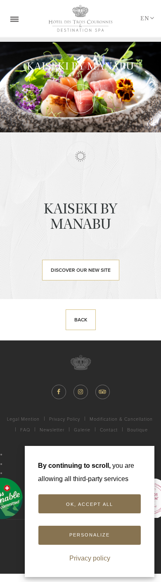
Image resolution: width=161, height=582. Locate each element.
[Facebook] (59, 392)
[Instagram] (80, 392)
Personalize (89, 534)
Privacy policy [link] (89, 558)
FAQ (25, 430)
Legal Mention (23, 419)
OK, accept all (89, 504)
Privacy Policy (64, 419)
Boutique (137, 430)
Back (80, 320)
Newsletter (52, 430)
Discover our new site (81, 270)
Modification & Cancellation (121, 419)
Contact (109, 430)
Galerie (82, 430)
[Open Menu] (14, 18)
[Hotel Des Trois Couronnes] (80, 18)
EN (144, 18)
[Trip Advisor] (102, 392)
